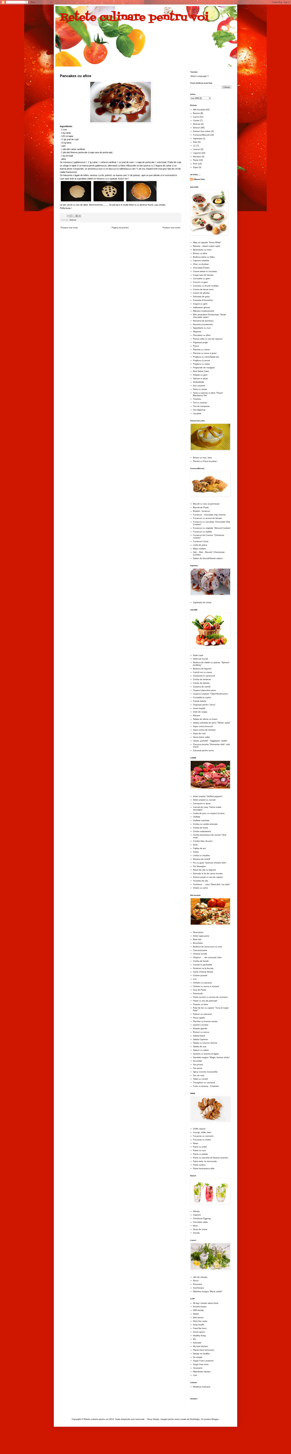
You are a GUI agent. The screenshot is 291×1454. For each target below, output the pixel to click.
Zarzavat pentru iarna (203, 750)
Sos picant (198, 1064)
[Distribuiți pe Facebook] (76, 215)
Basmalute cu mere (202, 249)
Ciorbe (196, 120)
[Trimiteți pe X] (73, 215)
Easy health (198, 1324)
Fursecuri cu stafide (202, 531)
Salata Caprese (200, 1039)
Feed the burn (200, 1328)
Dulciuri (73, 220)
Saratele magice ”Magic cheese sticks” (211, 1057)
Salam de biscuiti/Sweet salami (207, 558)
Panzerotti (198, 993)
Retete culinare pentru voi (134, 17)
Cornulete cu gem (201, 278)
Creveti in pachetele (202, 964)
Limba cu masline (201, 855)
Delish (196, 1314)
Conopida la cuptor (202, 697)
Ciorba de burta (200, 827)
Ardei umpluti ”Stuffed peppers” (208, 796)
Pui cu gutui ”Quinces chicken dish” (210, 862)
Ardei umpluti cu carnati (204, 800)
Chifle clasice (199, 1129)
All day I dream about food (205, 1303)
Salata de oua (199, 1046)
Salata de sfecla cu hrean (205, 719)
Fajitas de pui (199, 848)
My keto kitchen (200, 1346)
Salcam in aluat (200, 378)
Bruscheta (198, 943)
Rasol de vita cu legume (204, 870)
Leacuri (196, 149)
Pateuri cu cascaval (202, 1014)
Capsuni (197, 1215)
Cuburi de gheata (201, 293)
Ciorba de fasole (201, 961)
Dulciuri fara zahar (202, 131)
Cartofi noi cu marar (202, 672)
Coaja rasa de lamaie (203, 275)
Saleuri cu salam (201, 1050)
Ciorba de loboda (201, 683)
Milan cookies (199, 548)
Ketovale (197, 1342)
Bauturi (196, 113)
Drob (195, 844)
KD (194, 1339)
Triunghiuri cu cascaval (204, 1082)
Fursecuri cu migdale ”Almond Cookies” (212, 528)
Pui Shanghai (199, 866)
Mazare (196, 715)
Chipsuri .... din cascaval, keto (207, 957)
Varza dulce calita (201, 737)
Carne (196, 117)
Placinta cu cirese (201, 349)
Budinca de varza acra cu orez (207, 946)
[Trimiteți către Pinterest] (79, 215)
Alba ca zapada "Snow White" (207, 242)
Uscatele (197, 413)
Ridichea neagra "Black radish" (207, 1291)
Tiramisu (197, 399)
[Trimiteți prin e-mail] (68, 215)
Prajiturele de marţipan (204, 367)
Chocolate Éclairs (201, 267)
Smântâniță (198, 382)
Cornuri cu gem (200, 282)
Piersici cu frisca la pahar (205, 461)
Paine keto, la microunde (205, 1161)
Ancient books (199, 1306)
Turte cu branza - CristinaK (206, 1086)
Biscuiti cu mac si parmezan (206, 504)
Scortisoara (198, 1288)
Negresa (197, 331)
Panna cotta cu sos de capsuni (207, 339)
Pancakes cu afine (202, 335)
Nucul (195, 1280)
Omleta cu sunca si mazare (206, 986)
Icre (195, 979)
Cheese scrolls (200, 954)
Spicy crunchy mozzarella (205, 1072)
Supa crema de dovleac (204, 730)
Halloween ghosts (201, 307)
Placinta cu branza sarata (205, 1021)
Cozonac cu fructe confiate (206, 286)
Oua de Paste (199, 990)
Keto (195, 142)
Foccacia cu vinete (202, 1139)
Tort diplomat (199, 410)
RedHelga (195, 1419)
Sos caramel (199, 385)
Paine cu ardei (200, 1147)
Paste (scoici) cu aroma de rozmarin (210, 997)
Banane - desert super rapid (206, 246)
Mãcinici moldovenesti (203, 311)
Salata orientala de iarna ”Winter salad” (212, 722)
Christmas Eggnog (202, 1218)
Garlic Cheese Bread (203, 972)
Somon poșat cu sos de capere (208, 877)
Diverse (196, 124)
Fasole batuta (199, 701)
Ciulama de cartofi (201, 686)
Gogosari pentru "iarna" (204, 704)
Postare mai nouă (69, 227)
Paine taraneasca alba (203, 1168)
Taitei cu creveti (200, 1079)
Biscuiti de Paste (201, 507)
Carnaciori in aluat (201, 803)
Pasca (196, 346)
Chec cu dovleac (201, 264)
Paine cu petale (200, 1154)
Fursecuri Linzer (201, 541)
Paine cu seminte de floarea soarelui (210, 1157)
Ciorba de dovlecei (202, 679)
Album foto (199, 179)
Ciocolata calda (200, 1222)
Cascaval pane (200, 950)
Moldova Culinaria (201, 1387)
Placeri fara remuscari (203, 1350)
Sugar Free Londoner (203, 1360)
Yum (195, 1375)
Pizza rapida (199, 1017)
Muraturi (197, 156)
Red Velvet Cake (201, 371)
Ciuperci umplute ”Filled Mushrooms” (210, 694)
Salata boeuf (199, 1035)
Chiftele (196, 817)
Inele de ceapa (200, 712)
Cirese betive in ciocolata (205, 271)
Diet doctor (198, 1317)
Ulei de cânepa (200, 1277)
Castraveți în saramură (204, 676)
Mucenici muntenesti (203, 324)
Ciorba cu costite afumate (205, 824)
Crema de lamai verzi (203, 289)
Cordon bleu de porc (203, 841)
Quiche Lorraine (200, 1025)
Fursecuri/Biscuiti (201, 135)
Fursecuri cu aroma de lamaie (207, 518)
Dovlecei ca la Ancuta (203, 968)
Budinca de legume (202, 668)
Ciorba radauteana (202, 831)
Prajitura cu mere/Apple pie (206, 357)
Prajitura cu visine (201, 364)
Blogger (215, 1419)
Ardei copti (198, 655)
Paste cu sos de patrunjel (205, 1000)
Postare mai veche (171, 227)
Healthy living (199, 1335)
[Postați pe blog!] (71, 215)
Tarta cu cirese (200, 389)
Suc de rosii (198, 1075)
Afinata (196, 1211)
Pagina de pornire (120, 227)
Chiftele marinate (201, 820)
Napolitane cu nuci (202, 328)
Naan (195, 1143)
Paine (195, 160)
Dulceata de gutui (201, 296)
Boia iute (197, 939)
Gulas (196, 852)
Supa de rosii (199, 733)
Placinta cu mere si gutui (204, 353)
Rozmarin (197, 1284)
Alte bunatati (199, 109)
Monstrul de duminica (203, 321)
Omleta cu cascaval (202, 982)
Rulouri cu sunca (201, 1032)
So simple (197, 1357)
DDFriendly (198, 1310)
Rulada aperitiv (200, 1028)
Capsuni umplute (201, 260)
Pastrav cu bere (200, 1004)
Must (195, 1225)
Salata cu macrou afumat (205, 1043)
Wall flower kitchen (202, 1371)
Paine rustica (199, 1165)
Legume (197, 153)
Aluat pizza (198, 932)
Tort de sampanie (201, 406)
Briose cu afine (200, 253)
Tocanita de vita (200, 880)
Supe (195, 167)
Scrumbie (197, 1061)
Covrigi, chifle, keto (202, 1132)
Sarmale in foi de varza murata (207, 873)
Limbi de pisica (200, 545)
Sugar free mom (201, 1364)
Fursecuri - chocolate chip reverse (209, 514)
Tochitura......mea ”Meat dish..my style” (211, 884)
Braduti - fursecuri (201, 511)
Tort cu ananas (200, 402)
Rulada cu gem (200, 375)
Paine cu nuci (199, 1150)
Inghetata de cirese (202, 602)
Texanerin (197, 1368)
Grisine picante (200, 975)
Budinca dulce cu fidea (204, 257)
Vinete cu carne (200, 888)
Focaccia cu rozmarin (203, 1136)
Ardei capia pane (201, 936)
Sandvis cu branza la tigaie (206, 1054)
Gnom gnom (199, 1332)
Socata (196, 1233)
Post (195, 163)
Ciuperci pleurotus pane (204, 690)
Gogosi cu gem (200, 304)
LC (194, 145)
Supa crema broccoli (203, 726)
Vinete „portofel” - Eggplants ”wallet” (210, 740)
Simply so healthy (201, 1353)
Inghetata (197, 138)
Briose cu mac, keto (202, 457)
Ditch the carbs (200, 1321)
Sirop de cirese (200, 1229)
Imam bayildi (199, 708)
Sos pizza (197, 1068)
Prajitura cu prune (201, 360)
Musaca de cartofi (201, 859)
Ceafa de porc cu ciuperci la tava (208, 813)
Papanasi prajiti (200, 342)
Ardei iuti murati (200, 659)
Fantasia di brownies (203, 300)
